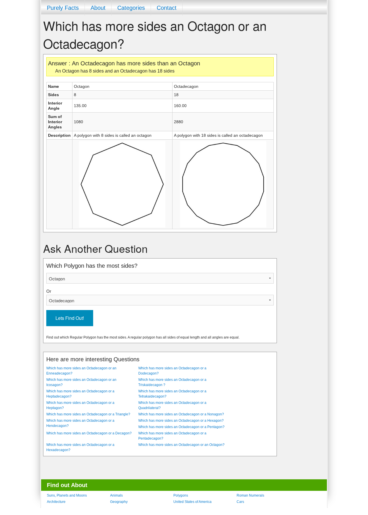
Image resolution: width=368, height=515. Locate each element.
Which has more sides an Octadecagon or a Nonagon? (181, 414)
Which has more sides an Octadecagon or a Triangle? (88, 414)
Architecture (56, 502)
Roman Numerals (250, 495)
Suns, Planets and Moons (67, 495)
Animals (116, 495)
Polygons (180, 495)
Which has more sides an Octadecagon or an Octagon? (181, 445)
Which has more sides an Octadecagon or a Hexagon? (181, 421)
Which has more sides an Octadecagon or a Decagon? (89, 433)
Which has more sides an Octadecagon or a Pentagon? (181, 427)
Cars (240, 502)
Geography (119, 502)
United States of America (192, 502)
